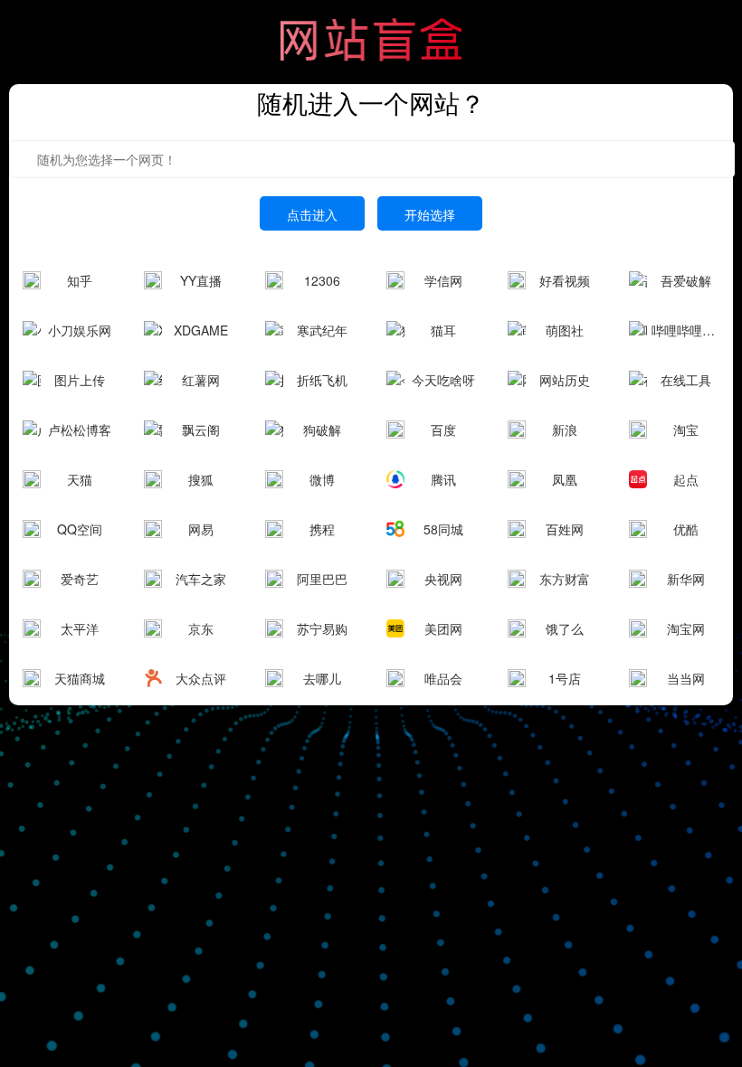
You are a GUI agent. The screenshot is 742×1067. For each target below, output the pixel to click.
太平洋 (80, 628)
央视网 (443, 579)
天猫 (79, 479)
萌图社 (565, 330)
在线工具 (686, 380)
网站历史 (564, 380)
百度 (443, 429)
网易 (201, 529)
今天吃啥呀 (443, 380)
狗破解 (322, 429)
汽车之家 (201, 579)
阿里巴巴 (322, 579)
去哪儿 (322, 678)
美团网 (443, 628)
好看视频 (564, 280)
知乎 (79, 280)
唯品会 (443, 678)
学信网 (443, 280)
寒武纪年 (322, 330)
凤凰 (564, 479)
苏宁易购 (322, 628)
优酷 (686, 529)
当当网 (686, 678)
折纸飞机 (322, 380)
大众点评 (201, 678)
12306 (322, 280)
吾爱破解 (686, 280)
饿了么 (565, 628)
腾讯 (443, 479)
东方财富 (564, 579)
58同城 (443, 529)
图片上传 (79, 380)
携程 (322, 529)
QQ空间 (79, 529)
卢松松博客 (79, 429)
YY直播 (201, 280)
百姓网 (565, 529)
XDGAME (201, 330)
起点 (686, 479)
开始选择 (429, 214)
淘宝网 (686, 628)
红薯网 (201, 380)
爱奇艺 (80, 579)
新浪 (564, 429)
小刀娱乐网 (79, 330)
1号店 (564, 678)
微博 (322, 479)
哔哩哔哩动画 (685, 330)
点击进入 (312, 214)
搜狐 (201, 479)
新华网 (686, 579)
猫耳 (443, 330)
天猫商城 (79, 678)
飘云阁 (201, 429)
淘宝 (686, 429)
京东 (201, 628)
